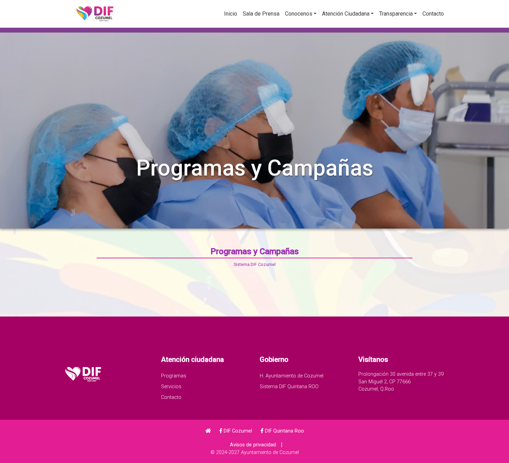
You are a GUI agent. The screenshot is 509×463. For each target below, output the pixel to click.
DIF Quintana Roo (284, 431)
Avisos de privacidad (253, 445)
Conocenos (298, 13)
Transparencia (396, 13)
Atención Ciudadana (345, 13)
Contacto (433, 13)
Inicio (230, 13)
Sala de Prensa (261, 13)
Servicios (171, 387)
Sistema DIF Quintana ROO (289, 387)
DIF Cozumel (237, 431)
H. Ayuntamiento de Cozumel (291, 376)
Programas (173, 376)
